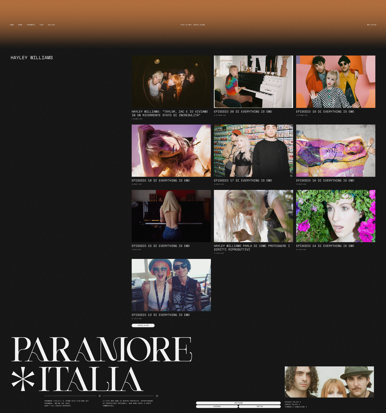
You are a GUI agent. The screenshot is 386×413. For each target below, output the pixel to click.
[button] (143, 325)
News (20, 25)
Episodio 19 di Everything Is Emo (325, 111)
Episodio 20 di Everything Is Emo (243, 111)
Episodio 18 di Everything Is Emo (161, 180)
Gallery (51, 25)
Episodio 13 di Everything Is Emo (161, 314)
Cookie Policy (291, 404)
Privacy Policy (292, 402)
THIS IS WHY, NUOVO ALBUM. (193, 25)
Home (12, 25)
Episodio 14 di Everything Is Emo (325, 245)
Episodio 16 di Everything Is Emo (325, 180)
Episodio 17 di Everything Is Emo (243, 180)
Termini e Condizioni (295, 407)
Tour (41, 25)
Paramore (31, 25)
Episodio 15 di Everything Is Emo (161, 245)
